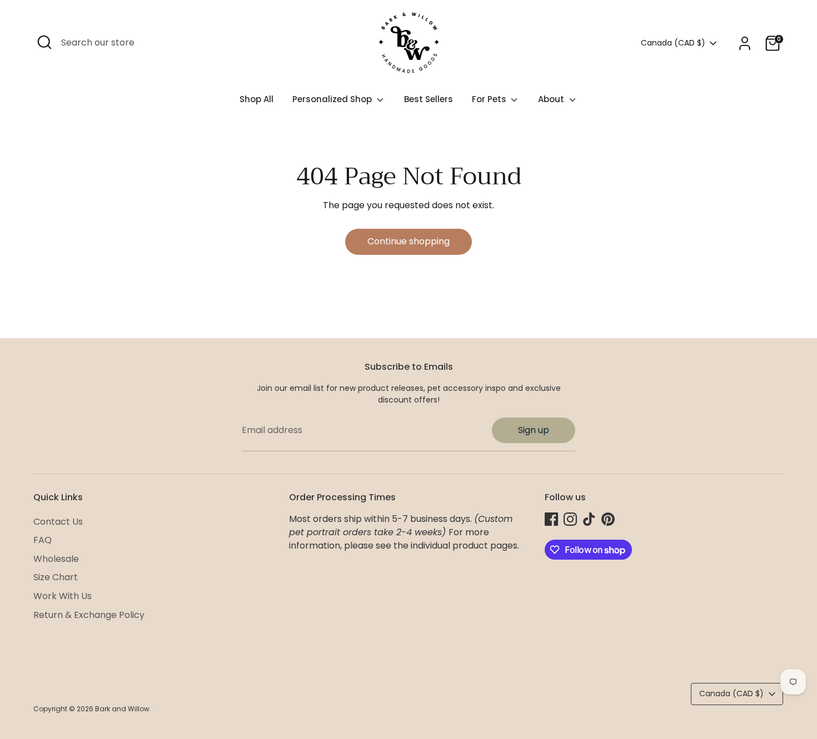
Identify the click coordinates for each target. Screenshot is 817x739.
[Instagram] (570, 519)
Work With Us (62, 596)
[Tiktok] (589, 519)
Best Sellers (428, 99)
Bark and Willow (122, 708)
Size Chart (55, 577)
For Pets (490, 99)
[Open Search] (44, 42)
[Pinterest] (608, 519)
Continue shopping (408, 241)
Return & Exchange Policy (89, 615)
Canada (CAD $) (673, 43)
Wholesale (56, 558)
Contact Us (58, 521)
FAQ (42, 540)
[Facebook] (551, 519)
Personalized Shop (333, 99)
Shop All (256, 99)
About (552, 99)
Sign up (533, 430)
